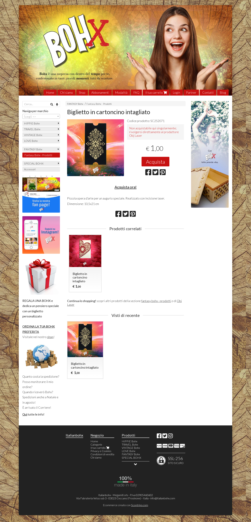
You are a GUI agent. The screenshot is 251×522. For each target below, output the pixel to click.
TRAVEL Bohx (32, 129)
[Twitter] (164, 436)
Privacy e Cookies (100, 451)
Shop (82, 92)
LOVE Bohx (31, 140)
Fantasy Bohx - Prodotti (99, 103)
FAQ (136, 92)
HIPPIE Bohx (32, 123)
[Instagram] (170, 436)
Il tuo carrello (154, 92)
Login (176, 92)
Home (50, 92)
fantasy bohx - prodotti (156, 301)
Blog (223, 92)
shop (50, 337)
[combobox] (41, 116)
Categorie (96, 444)
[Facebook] (159, 436)
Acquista (155, 162)
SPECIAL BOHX (34, 163)
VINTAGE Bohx (33, 135)
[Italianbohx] (125, 50)
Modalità (121, 92)
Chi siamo (66, 92)
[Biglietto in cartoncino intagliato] (95, 147)
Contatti (208, 92)
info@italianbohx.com (162, 498)
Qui (24, 414)
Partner (191, 92)
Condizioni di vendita (102, 454)
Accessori (30, 169)
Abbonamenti (100, 92)
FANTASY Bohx (75, 103)
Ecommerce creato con (125, 505)
